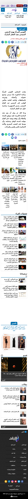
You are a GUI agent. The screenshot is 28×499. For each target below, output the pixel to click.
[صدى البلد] (14, 10)
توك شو (13, 453)
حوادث (24, 449)
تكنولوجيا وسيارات (11, 469)
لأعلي (23, 432)
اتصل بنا (10, 485)
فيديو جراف (23, 465)
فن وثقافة (24, 453)
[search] (3, 10)
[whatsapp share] (6, 42)
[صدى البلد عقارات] (8, 6)
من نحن (18, 485)
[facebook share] (12, 42)
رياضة (14, 449)
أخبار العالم (23, 461)
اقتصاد (24, 469)
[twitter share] (9, 42)
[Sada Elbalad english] (3, 6)
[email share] (2, 42)
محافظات (13, 465)
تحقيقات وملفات (11, 473)
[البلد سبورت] (19, 6)
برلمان (24, 473)
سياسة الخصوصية (14, 489)
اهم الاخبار (17, 13)
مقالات (24, 477)
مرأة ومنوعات (23, 457)
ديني (14, 457)
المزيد (3, 380)
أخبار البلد (9, 13)
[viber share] (15, 137)
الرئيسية (24, 13)
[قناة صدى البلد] (25, 6)
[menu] (25, 10)
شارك (16, 42)
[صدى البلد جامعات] (13, 6)
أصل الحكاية (12, 461)
